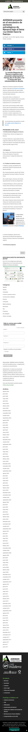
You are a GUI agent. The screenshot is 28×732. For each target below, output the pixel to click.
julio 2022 (5, 504)
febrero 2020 (6, 569)
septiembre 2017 (7, 639)
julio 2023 (5, 475)
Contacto (6, 685)
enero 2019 (5, 601)
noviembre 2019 (7, 577)
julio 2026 (5, 393)
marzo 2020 (6, 567)
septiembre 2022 (7, 500)
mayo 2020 (5, 562)
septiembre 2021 (7, 528)
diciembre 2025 (6, 410)
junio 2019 (5, 589)
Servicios (6, 680)
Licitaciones (7, 692)
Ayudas (4, 289)
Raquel (6, 37)
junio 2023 (5, 478)
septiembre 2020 (7, 552)
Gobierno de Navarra (9, 700)
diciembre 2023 (6, 463)
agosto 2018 (6, 613)
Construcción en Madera (9, 297)
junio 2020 (5, 560)
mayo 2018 (5, 620)
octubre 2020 (6, 550)
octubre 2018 (6, 608)
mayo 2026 (5, 398)
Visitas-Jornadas (7, 39)
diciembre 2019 (6, 574)
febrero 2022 (6, 516)
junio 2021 (5, 536)
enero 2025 (5, 437)
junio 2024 (5, 449)
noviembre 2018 (7, 606)
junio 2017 (5, 646)
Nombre (6, 336)
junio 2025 (5, 425)
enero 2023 (5, 490)
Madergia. (21, 225)
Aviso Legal (7, 688)
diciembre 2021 (6, 521)
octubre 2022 (6, 497)
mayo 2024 (5, 451)
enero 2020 (5, 572)
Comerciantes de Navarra (10, 707)
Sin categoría (6, 313)
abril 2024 (5, 454)
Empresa (6, 342)
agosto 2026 (6, 391)
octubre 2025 (6, 415)
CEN (5, 702)
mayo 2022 (5, 509)
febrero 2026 (6, 406)
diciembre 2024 (6, 439)
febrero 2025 (6, 434)
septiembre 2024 (7, 444)
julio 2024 (5, 446)
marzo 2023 (6, 485)
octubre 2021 (6, 526)
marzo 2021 (6, 543)
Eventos (22, 37)
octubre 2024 (6, 442)
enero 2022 (5, 519)
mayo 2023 (5, 480)
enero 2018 (5, 630)
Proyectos (5, 311)
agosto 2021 (6, 531)
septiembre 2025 (7, 418)
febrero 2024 (6, 459)
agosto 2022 (6, 502)
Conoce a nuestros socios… (9, 294)
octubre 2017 (6, 637)
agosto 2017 (6, 642)
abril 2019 (5, 594)
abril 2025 (5, 430)
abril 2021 (5, 540)
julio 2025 (5, 422)
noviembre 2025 (7, 413)
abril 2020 (5, 565)
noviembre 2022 (7, 495)
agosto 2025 (6, 420)
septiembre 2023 (7, 471)
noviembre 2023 (7, 466)
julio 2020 (5, 557)
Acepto (7, 351)
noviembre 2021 (7, 524)
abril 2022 (5, 512)
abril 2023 (5, 483)
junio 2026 (5, 396)
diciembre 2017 (6, 632)
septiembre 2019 (7, 581)
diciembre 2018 (6, 603)
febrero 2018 (6, 627)
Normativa (5, 306)
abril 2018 (5, 622)
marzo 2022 (6, 514)
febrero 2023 (6, 487)
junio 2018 (5, 618)
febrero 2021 (6, 545)
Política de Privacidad (9, 690)
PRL (4, 309)
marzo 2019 (6, 596)
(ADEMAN (5, 225)
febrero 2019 (6, 598)
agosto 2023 (6, 473)
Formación (5, 301)
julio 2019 (5, 586)
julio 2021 (5, 533)
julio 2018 (5, 615)
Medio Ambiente (7, 304)
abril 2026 (5, 401)
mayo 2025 (5, 427)
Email (5, 329)
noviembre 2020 (7, 548)
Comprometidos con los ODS (11, 716)
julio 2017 (5, 644)
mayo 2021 (5, 538)
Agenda (17, 37)
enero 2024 (5, 461)
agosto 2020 (6, 555)
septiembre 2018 (7, 610)
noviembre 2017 (7, 634)
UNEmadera (7, 704)
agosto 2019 (6, 584)
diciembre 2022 (6, 492)
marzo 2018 (6, 625)
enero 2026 (5, 408)
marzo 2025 (6, 432)
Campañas (5, 292)
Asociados (6, 683)
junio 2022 (5, 507)
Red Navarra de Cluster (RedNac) (12, 714)
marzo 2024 (6, 456)
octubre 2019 (6, 579)
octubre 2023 (6, 468)
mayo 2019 (5, 591)
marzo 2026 (6, 403)
